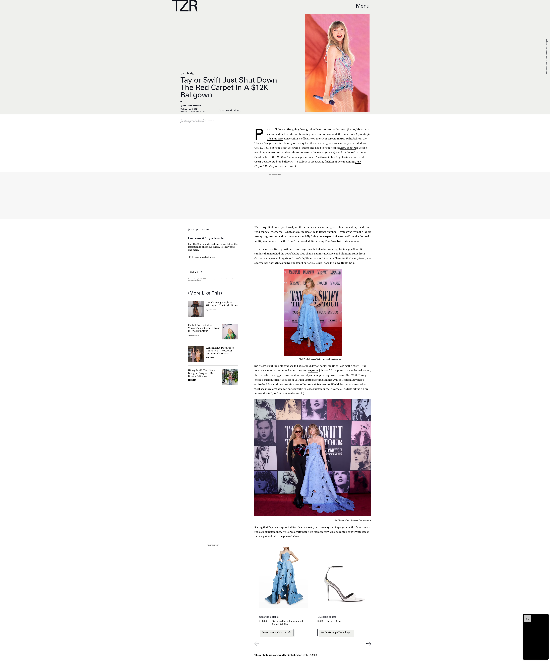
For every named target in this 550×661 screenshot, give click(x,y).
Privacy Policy (196, 280)
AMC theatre (348, 147)
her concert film (292, 389)
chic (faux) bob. (345, 263)
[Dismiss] (545, 616)
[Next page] (368, 643)
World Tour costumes (337, 384)
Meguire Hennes (192, 105)
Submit (194, 271)
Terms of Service (231, 279)
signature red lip (279, 263)
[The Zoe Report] (185, 5)
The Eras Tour (334, 241)
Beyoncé (313, 370)
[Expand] (526, 616)
